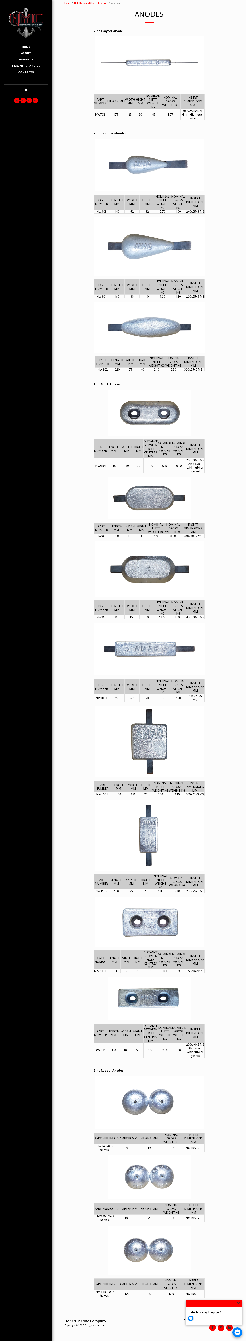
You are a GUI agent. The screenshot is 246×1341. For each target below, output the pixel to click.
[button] (17, 100)
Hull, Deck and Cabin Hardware (91, 3)
